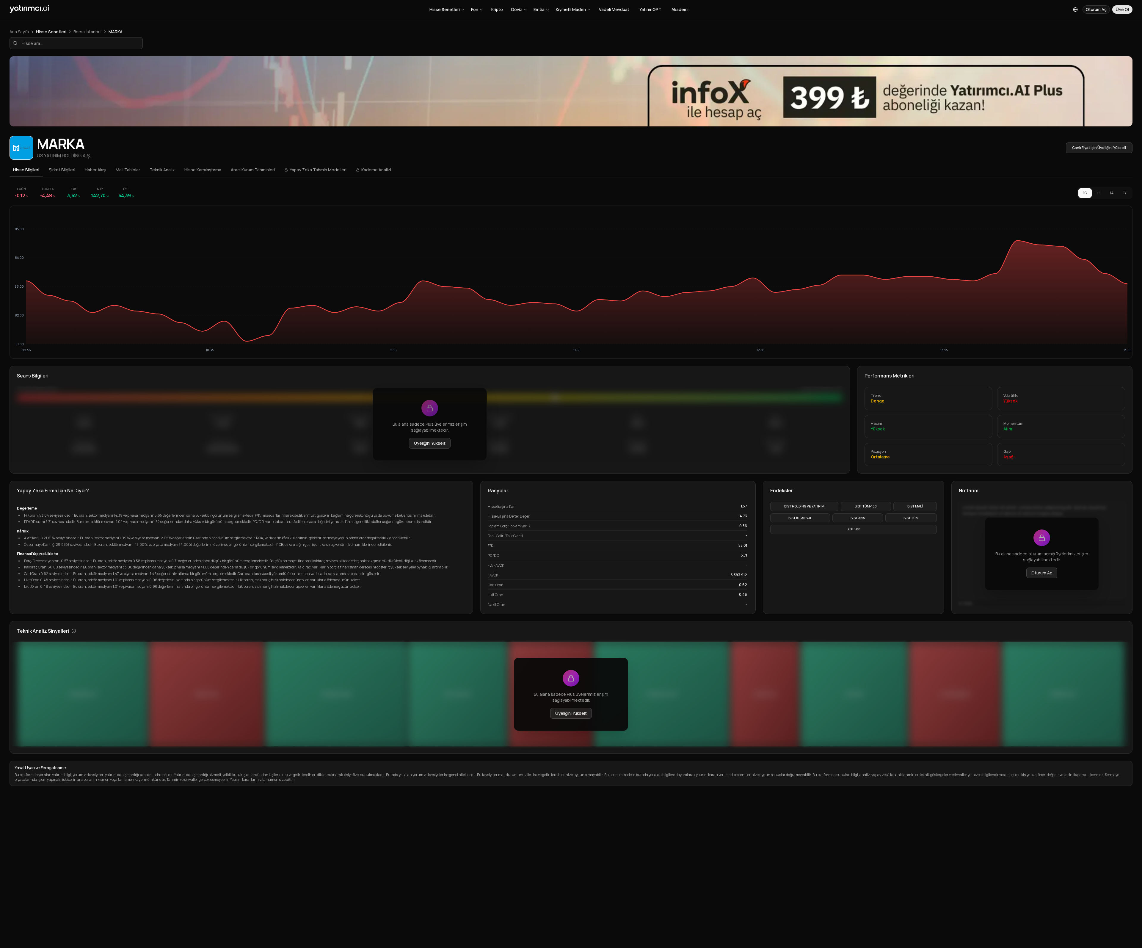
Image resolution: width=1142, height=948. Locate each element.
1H (1098, 192)
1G (1085, 192)
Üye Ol (1122, 9)
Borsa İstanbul (87, 32)
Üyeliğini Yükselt (429, 443)
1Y (1125, 192)
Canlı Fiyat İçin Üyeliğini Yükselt (1099, 147)
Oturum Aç (1041, 573)
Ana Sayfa (19, 32)
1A (1112, 192)
